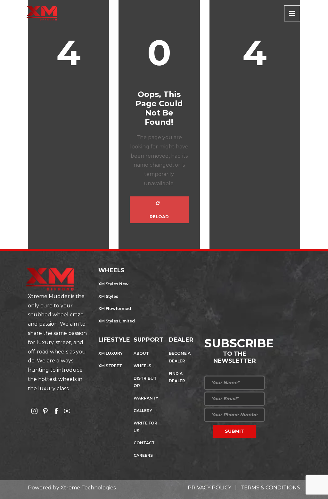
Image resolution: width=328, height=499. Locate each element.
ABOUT (141, 353)
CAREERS (143, 455)
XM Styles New (113, 283)
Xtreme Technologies (88, 488)
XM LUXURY (110, 353)
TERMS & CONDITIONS (270, 488)
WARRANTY (146, 398)
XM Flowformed (114, 308)
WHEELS (142, 365)
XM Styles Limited (116, 321)
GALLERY (143, 410)
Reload (159, 216)
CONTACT (144, 442)
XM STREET (110, 365)
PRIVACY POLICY (209, 488)
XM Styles (108, 296)
